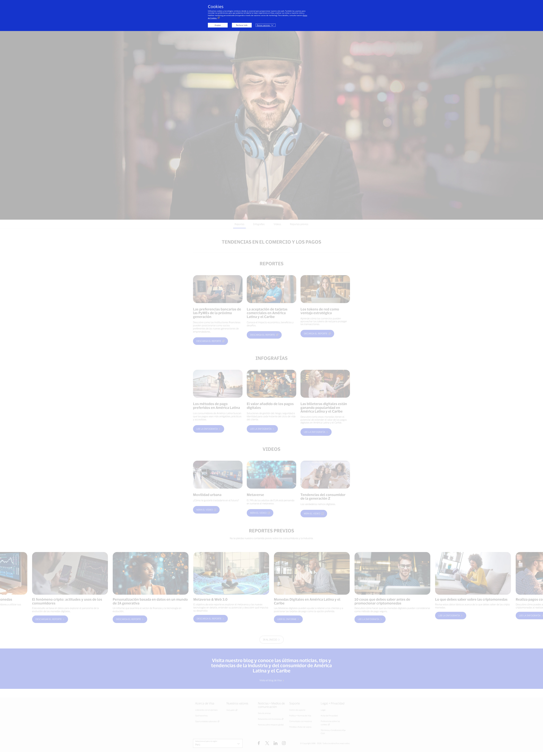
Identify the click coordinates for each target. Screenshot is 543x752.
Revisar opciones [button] (263, 25)
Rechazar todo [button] (241, 25)
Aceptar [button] (218, 25)
